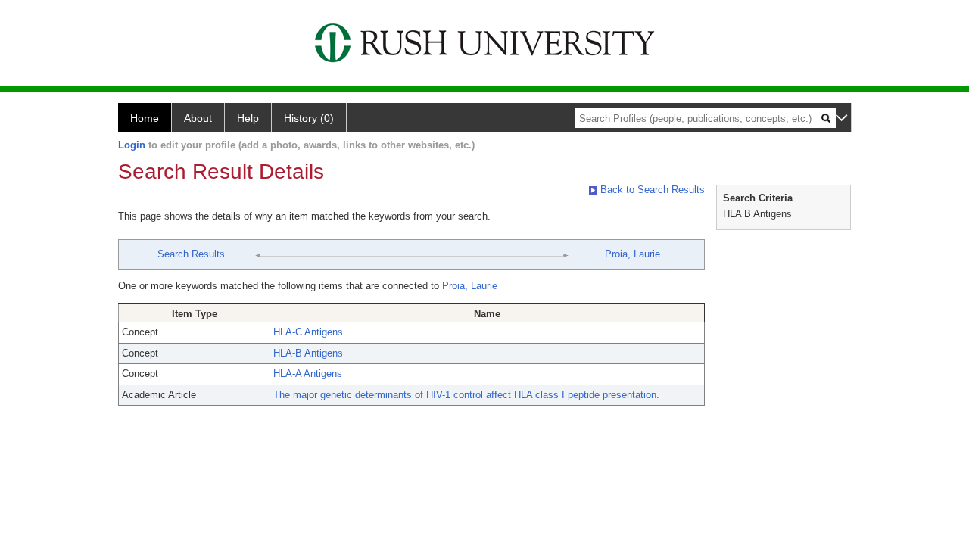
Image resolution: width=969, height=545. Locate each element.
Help (248, 118)
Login (131, 145)
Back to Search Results (651, 189)
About (198, 118)
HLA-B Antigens (308, 353)
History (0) (309, 118)
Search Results (191, 254)
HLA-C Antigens (308, 332)
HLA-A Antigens (307, 373)
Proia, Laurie (632, 254)
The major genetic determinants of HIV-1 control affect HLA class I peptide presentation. (466, 394)
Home (144, 118)
